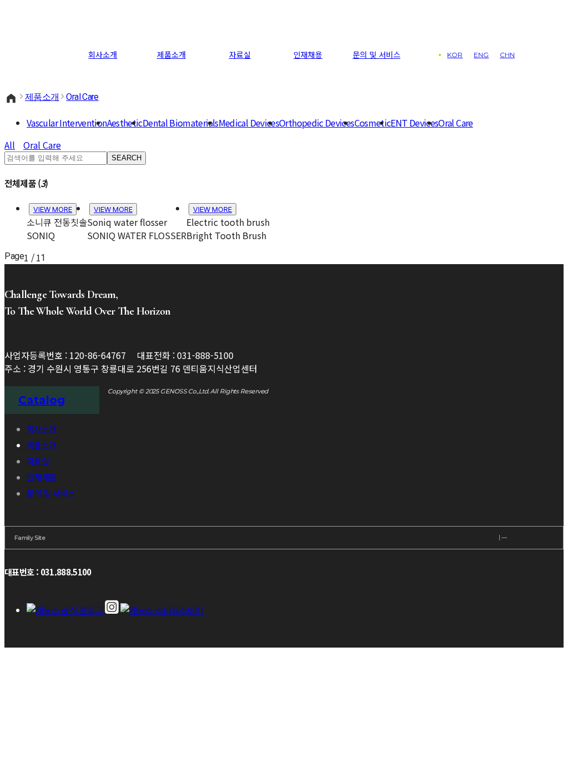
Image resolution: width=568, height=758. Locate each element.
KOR (455, 54)
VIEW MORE (52, 209)
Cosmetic (372, 122)
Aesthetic (125, 122)
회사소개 (102, 54)
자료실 (240, 54)
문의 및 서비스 (376, 54)
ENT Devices (414, 122)
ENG (481, 54)
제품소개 (171, 54)
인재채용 (307, 54)
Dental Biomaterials (181, 122)
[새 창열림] (65, 609)
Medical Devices (249, 122)
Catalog (41, 400)
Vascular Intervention (67, 122)
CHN (507, 54)
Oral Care (82, 97)
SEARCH (126, 158)
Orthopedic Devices (316, 122)
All (9, 144)
